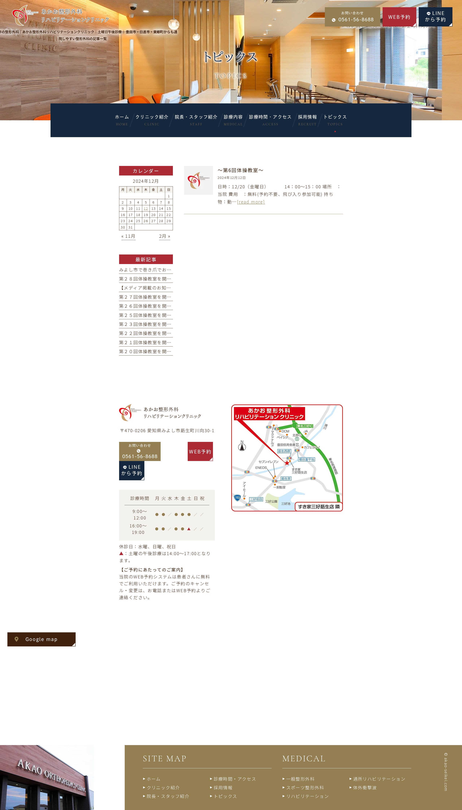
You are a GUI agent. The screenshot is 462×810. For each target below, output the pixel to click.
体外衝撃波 (365, 787)
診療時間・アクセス (235, 779)
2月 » (165, 236)
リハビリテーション (307, 796)
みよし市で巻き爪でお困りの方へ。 (157, 269)
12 (146, 208)
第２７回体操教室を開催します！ (155, 297)
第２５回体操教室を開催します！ (155, 315)
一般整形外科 (300, 779)
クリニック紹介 (163, 787)
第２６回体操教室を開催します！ (155, 306)
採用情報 (223, 787)
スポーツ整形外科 (305, 787)
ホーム (154, 779)
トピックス (225, 796)
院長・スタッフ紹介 (168, 796)
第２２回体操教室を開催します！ (155, 333)
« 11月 (128, 236)
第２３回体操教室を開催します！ (155, 324)
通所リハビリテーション (379, 779)
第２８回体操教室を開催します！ (155, 278)
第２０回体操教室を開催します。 (154, 351)
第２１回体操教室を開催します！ (155, 342)
